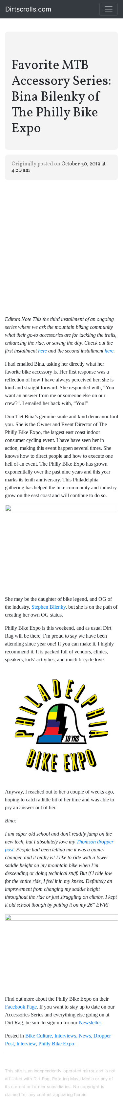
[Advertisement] (61, 247)
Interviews (65, 1035)
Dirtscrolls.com (28, 9)
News (85, 1035)
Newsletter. (90, 1022)
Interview (26, 1043)
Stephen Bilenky (48, 607)
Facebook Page (21, 1007)
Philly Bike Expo (56, 1043)
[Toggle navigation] (108, 9)
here (109, 351)
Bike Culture (38, 1035)
